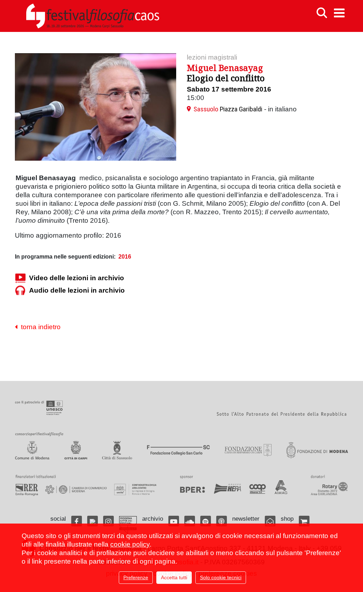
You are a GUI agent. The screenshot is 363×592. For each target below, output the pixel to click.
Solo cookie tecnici (220, 577)
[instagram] (108, 521)
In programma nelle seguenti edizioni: (65, 257)
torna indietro (39, 327)
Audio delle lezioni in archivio (77, 290)
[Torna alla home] (92, 16)
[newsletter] (270, 521)
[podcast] (221, 521)
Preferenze (135, 577)
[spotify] (205, 521)
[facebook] (76, 521)
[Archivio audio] (20, 290)
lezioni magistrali (212, 57)
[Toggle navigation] (339, 13)
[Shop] (304, 521)
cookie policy (130, 544)
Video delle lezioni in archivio (76, 278)
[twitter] (92, 521)
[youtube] (173, 521)
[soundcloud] (189, 521)
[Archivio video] (20, 278)
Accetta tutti (174, 577)
